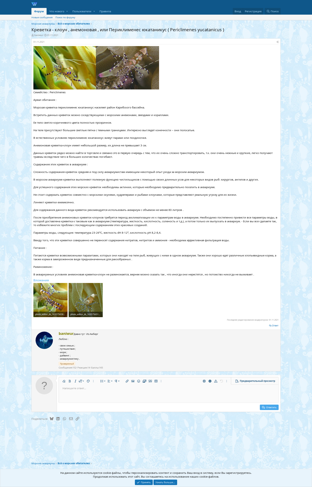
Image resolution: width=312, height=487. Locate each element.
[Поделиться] (277, 42)
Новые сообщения (42, 17)
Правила (105, 11)
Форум (39, 11)
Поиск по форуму (65, 17)
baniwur (38, 35)
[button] (67, 11)
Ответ (275, 325)
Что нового (56, 11)
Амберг (94, 334)
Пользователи (81, 11)
